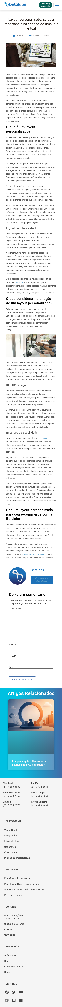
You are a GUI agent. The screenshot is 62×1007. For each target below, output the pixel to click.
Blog (6, 961)
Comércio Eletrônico (40, 35)
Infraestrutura (11, 841)
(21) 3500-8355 (39, 804)
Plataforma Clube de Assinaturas (22, 884)
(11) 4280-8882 (11, 786)
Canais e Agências (14, 966)
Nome (12, 645)
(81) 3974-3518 (39, 786)
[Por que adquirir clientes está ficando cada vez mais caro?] (31, 726)
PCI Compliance (13, 895)
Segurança (10, 846)
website (19, 282)
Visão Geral (10, 830)
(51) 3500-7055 (39, 795)
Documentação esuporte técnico (13, 917)
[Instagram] (6, 1000)
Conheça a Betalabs (42, 580)
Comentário (15, 609)
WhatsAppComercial (45, 5)
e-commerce (43, 438)
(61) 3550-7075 (11, 805)
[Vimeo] (13, 1000)
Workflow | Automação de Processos (24, 889)
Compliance (10, 852)
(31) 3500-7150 (11, 795)
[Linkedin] (21, 1000)
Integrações (10, 835)
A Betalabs (10, 955)
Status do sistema (14, 923)
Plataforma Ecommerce (17, 878)
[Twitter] (13, 992)
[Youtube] (21, 992)
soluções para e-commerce (34, 554)
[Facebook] (6, 992)
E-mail (12, 656)
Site (11, 667)
